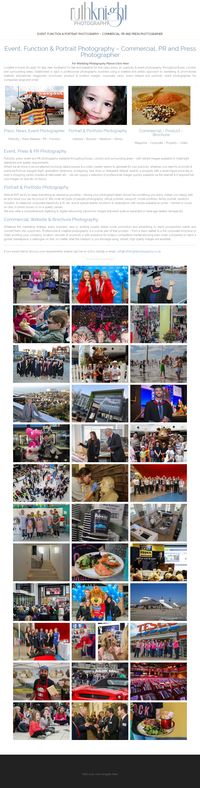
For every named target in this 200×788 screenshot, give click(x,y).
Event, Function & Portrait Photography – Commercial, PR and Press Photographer (100, 34)
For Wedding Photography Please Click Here (100, 63)
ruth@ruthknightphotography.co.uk (139, 251)
